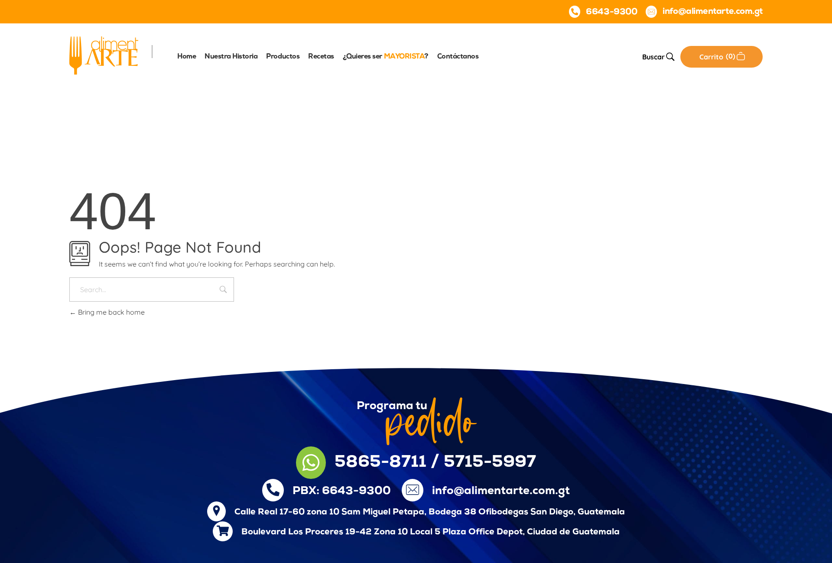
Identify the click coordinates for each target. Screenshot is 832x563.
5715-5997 (490, 462)
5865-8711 (380, 462)
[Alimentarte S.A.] (103, 55)
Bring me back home (110, 312)
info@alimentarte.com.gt (501, 491)
